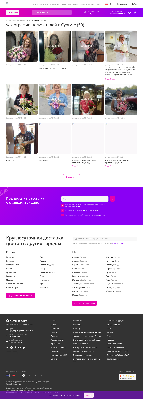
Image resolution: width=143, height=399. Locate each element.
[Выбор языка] (106, 4)
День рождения (113, 325)
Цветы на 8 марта (114, 343)
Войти (134, 4)
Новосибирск (12, 287)
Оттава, (109, 265)
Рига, (108, 276)
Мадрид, (76, 291)
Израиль (83, 261)
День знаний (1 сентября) (118, 355)
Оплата (45, 4)
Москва (9, 280)
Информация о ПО (59, 355)
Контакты (83, 4)
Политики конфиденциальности (87, 332)
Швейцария (85, 280)
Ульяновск (44, 280)
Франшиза (55, 343)
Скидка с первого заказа (83, 351)
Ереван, (75, 276)
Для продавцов (62, 4)
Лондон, (76, 283)
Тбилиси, (110, 291)
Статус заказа (122, 4)
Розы (109, 336)
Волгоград (11, 257)
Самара (43, 268)
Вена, (74, 268)
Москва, (109, 257)
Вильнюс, (76, 272)
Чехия (115, 272)
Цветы (109, 328)
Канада (116, 265)
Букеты (110, 332)
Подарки (110, 340)
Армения (84, 276)
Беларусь (83, 295)
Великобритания (88, 283)
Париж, (109, 268)
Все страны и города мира (84, 303)
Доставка (38, 4)
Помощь (91, 4)
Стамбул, (110, 287)
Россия (117, 257)
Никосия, (110, 261)
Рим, (108, 280)
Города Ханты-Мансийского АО (20, 296)
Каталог (14, 12)
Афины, (75, 257)
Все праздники (113, 359)
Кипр (117, 261)
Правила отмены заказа (83, 355)
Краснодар (11, 272)
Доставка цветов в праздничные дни (87, 360)
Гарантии (52, 4)
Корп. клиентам (73, 4)
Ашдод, (75, 261)
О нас (32, 4)
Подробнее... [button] (110, 79)
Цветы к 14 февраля (115, 347)
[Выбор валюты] (110, 4)
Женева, (76, 280)
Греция (83, 257)
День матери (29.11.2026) (117, 351)
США (88, 287)
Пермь (43, 261)
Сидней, (109, 283)
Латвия (114, 276)
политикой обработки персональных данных (89, 215)
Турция (118, 287)
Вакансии (55, 359)
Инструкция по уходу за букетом (87, 340)
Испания (84, 291)
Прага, (109, 272)
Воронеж (10, 261)
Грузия (118, 291)
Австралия (118, 283)
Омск (42, 257)
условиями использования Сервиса (85, 210)
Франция (117, 268)
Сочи (42, 276)
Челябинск (44, 287)
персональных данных (73, 206)
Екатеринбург (12, 265)
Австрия (81, 268)
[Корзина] (135, 12)
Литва (84, 272)
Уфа (41, 283)
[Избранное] (129, 12)
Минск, (75, 295)
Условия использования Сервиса (87, 336)
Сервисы (99, 4)
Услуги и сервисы (58, 347)
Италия (114, 280)
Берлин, (75, 265)
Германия (84, 265)
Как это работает (74, 395)
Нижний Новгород (14, 283)
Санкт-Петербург (47, 272)
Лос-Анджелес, (79, 287)
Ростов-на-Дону (47, 265)
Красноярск (11, 276)
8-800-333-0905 (118, 243)
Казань (9, 268)
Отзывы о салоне (80, 343)
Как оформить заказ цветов (85, 347)
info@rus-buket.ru (15, 342)
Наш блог (55, 351)
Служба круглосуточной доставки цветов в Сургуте (28, 382)
